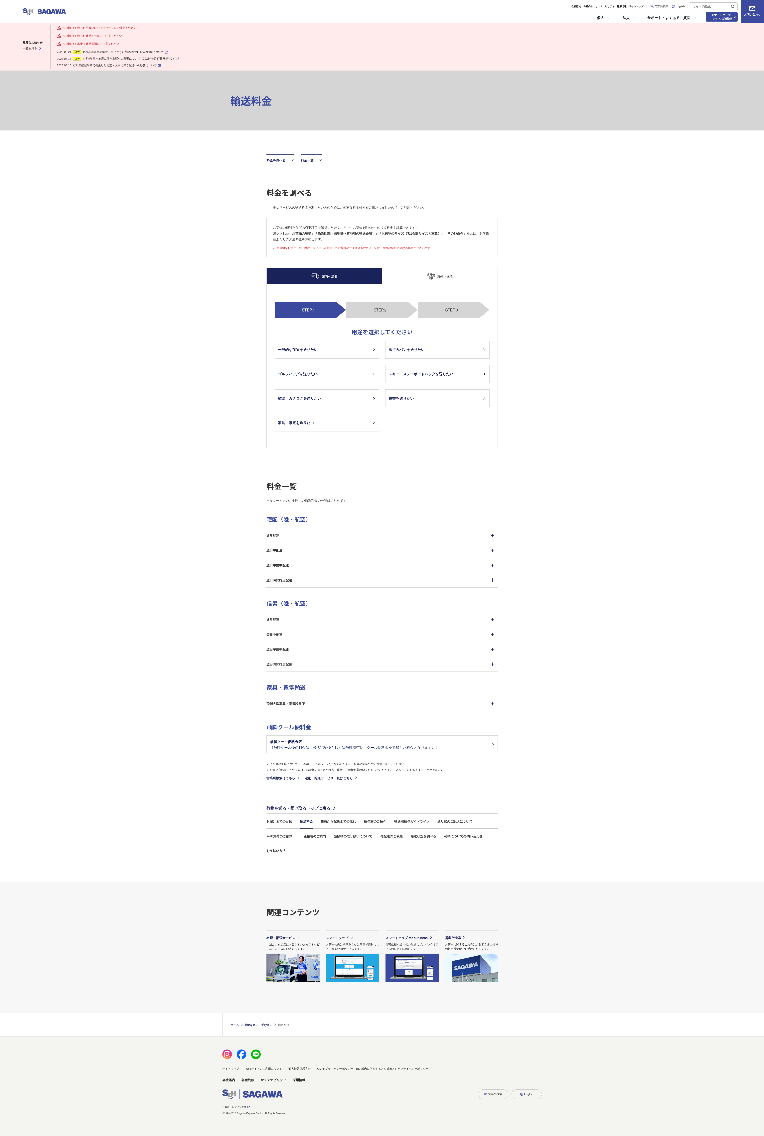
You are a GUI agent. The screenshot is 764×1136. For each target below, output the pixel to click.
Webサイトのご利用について (263, 1068)
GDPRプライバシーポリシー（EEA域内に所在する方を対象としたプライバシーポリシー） (374, 1068)
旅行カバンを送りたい (407, 349)
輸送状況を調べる (423, 836)
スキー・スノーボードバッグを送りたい (421, 373)
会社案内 (576, 6)
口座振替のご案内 (313, 836)
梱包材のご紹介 (375, 821)
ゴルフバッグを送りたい (298, 373)
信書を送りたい (401, 398)
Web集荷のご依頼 (279, 836)
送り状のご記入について (455, 821)
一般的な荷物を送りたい (298, 349)
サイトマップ (636, 6)
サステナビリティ (605, 6)
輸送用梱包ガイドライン (411, 821)
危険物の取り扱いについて (353, 836)
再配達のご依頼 (391, 836)
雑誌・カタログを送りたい (299, 398)
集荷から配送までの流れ (338, 821)
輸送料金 (306, 821)
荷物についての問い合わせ (463, 836)
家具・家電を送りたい (296, 422)
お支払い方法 (276, 850)
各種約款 (588, 6)
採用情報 (622, 6)
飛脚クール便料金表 (354, 744)
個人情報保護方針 (299, 1068)
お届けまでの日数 (279, 821)
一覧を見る (30, 48)
